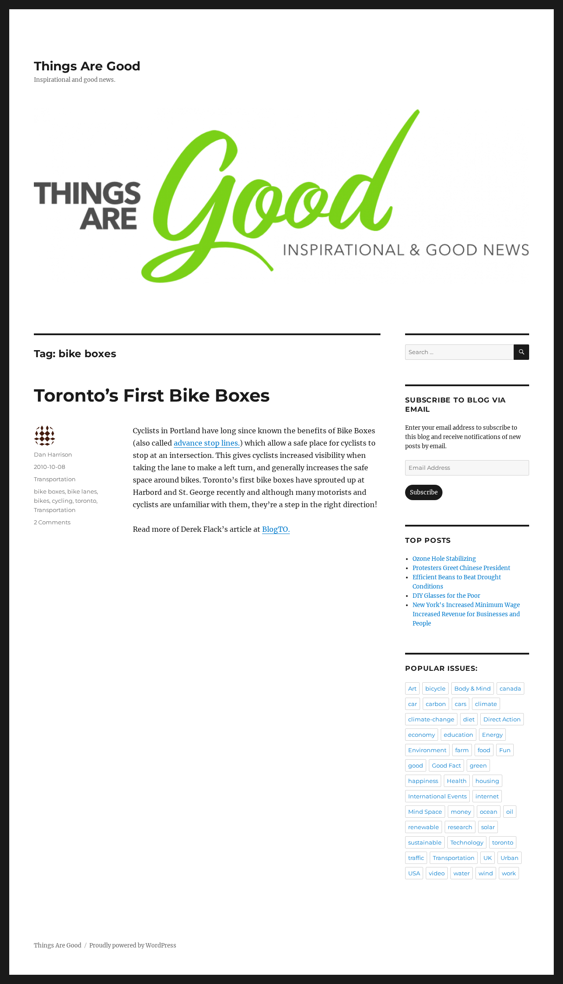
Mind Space (425, 811)
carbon (436, 703)
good (415, 765)
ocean (488, 811)
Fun (505, 750)
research (460, 826)
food (484, 750)
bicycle (435, 688)
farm (462, 750)
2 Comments (52, 522)
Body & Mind (472, 688)
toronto (85, 500)
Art (412, 688)
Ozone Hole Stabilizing (444, 559)
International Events (437, 796)
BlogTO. (276, 529)
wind (486, 873)
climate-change (431, 719)
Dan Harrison (53, 454)
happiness (423, 780)
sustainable (425, 842)
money (461, 811)
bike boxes (49, 491)
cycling (62, 500)
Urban (510, 857)
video (437, 873)
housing (487, 780)
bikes (41, 500)
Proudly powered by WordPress (132, 945)
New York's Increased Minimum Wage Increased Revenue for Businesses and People (466, 614)
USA (414, 873)
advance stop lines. (207, 443)
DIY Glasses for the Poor (446, 596)
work (509, 873)
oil (509, 811)
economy (421, 734)
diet (469, 719)
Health (457, 780)
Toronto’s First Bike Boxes (152, 395)
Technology (466, 842)
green (478, 765)
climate (486, 703)
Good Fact (446, 765)
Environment (427, 750)
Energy (492, 734)
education (458, 734)
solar (488, 826)
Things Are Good (87, 66)
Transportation (55, 479)
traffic (416, 857)
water (461, 873)
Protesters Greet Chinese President (461, 568)
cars (460, 703)
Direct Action (502, 719)
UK (487, 857)
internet (487, 796)
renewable (423, 826)
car (412, 703)
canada (510, 688)
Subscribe (424, 492)
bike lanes (82, 491)
